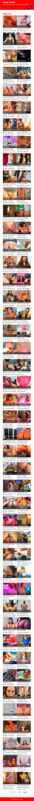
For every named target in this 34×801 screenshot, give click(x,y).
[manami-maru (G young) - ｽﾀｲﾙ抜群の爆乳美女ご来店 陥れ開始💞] (10, 21)
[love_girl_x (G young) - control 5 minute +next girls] (10, 520)
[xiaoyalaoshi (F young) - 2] (24, 159)
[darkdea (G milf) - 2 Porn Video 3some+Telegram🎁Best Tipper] (24, 56)
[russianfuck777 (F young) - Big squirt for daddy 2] (24, 107)
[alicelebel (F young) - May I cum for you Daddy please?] (24, 520)
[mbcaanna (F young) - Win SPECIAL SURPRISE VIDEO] (10, 400)
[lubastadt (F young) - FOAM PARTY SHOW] (10, 727)
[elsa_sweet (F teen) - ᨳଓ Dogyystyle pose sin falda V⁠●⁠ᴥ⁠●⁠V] (24, 554)
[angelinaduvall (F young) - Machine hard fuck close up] (10, 313)
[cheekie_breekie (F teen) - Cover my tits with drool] (10, 486)
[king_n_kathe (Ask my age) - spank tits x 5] (10, 675)
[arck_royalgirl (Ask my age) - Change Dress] (24, 675)
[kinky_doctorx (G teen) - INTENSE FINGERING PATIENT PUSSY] (24, 211)
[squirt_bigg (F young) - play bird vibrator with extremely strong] (10, 348)
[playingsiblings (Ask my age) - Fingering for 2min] (24, 640)
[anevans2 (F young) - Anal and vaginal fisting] (24, 623)
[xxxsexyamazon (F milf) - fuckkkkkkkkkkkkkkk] (10, 537)
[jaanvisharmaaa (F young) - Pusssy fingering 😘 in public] (24, 606)
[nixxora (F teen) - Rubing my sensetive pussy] (24, 589)
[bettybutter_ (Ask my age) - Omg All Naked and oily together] (10, 417)
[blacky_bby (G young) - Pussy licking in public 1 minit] (10, 365)
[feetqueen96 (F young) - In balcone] (10, 262)
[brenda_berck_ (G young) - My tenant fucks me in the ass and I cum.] (24, 331)
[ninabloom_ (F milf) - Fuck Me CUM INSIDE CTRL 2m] (10, 589)
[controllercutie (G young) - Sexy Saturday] (10, 176)
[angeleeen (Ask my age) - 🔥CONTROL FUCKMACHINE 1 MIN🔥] (24, 417)
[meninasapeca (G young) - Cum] (10, 572)
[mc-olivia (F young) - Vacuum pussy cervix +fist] (24, 39)
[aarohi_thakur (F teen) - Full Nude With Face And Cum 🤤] (24, 537)
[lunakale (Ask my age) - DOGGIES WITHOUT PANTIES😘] (10, 761)
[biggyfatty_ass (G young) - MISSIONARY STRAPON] (24, 313)
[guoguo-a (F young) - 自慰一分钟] (24, 761)
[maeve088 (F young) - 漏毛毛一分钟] (24, 693)
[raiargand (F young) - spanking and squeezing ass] (10, 211)
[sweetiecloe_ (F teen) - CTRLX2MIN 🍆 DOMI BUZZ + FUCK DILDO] (24, 279)
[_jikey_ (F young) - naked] (10, 331)
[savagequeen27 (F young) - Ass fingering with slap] (10, 554)
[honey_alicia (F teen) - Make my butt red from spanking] (24, 658)
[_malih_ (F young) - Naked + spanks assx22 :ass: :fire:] (10, 744)
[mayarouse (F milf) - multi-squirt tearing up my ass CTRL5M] (24, 400)
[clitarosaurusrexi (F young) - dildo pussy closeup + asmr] (24, 228)
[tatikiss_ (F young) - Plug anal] (24, 710)
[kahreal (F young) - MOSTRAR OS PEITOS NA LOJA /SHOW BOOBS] (10, 73)
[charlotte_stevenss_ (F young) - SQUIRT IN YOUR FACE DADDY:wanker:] (24, 468)
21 (19, 792)
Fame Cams (9, 2)
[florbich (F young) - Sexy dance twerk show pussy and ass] (10, 693)
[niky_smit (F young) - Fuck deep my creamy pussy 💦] (24, 348)
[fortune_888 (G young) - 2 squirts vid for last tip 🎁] (24, 245)
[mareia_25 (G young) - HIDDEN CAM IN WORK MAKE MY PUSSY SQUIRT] (24, 486)
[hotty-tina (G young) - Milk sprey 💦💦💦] (24, 90)
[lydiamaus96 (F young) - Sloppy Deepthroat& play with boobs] (10, 39)
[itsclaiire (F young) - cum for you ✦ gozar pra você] (10, 451)
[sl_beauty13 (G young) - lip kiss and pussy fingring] (24, 572)
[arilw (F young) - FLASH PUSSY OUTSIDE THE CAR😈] (24, 727)
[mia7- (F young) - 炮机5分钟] (10, 279)
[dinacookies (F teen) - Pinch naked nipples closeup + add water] (24, 194)
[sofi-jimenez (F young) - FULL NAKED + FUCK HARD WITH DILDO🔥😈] (24, 176)
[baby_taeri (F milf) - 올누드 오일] (10, 142)
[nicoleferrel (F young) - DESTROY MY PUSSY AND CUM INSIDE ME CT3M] (10, 640)
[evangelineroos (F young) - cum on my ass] (24, 503)
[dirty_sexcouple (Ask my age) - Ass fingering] (10, 382)
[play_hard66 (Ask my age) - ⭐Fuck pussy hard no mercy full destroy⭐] (10, 658)
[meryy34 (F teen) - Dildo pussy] (10, 606)
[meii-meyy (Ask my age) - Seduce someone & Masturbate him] (10, 56)
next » (25, 792)
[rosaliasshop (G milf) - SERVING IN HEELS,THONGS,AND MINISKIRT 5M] (24, 365)
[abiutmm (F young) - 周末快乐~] (10, 710)
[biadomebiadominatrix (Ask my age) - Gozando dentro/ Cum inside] (10, 125)
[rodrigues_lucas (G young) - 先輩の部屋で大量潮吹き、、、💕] (24, 21)
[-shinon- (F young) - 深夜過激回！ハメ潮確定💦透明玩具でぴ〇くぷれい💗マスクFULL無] (10, 228)
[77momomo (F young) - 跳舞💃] (24, 262)
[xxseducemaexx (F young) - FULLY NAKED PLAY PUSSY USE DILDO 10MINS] (24, 382)
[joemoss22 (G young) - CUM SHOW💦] (10, 503)
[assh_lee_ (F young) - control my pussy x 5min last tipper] (10, 778)
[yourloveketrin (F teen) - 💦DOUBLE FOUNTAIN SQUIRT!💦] (24, 142)
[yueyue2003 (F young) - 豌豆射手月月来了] (10, 245)
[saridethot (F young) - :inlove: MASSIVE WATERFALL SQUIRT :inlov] (24, 434)
